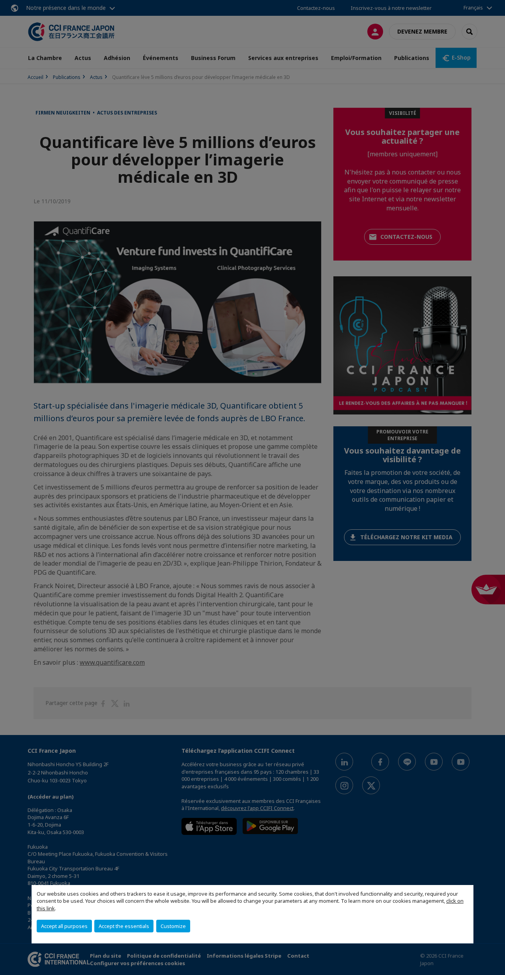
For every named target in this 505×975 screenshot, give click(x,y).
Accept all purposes (64, 926)
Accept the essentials (124, 926)
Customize (173, 926)
